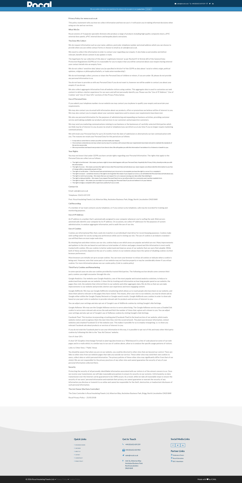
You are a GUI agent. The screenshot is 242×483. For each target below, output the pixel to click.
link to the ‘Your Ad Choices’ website (103, 332)
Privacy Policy (79, 461)
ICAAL (213, 479)
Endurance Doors (80, 445)
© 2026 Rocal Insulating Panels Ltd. (40, 479)
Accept (148, 9)
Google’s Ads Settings (152, 303)
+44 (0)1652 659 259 (198, 3)
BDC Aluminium (178, 461)
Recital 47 (133, 59)
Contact (77, 454)
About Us (77, 451)
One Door (78, 448)
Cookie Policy (141, 9)
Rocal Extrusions (178, 458)
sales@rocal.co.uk (131, 455)
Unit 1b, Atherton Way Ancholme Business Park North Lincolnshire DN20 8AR (134, 464)
